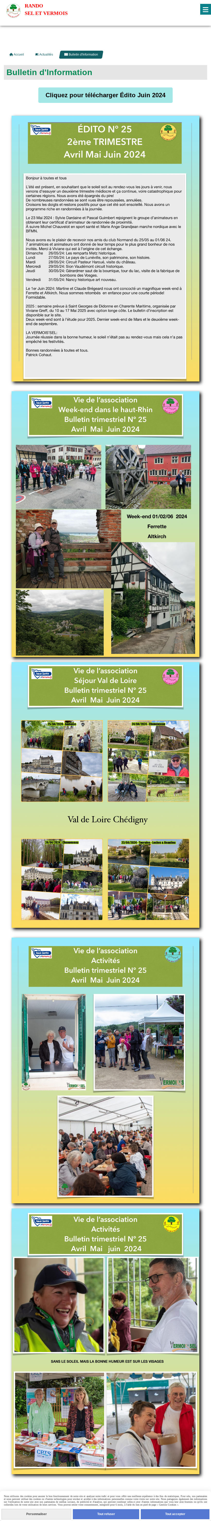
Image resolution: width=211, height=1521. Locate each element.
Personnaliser (36, 1514)
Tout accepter (175, 1514)
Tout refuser (106, 1514)
